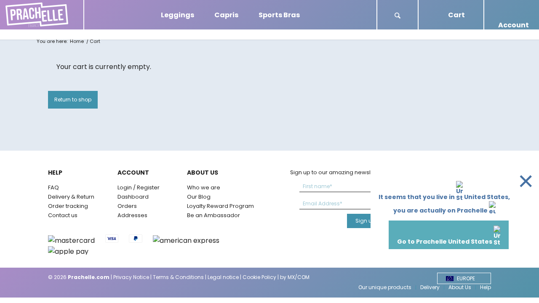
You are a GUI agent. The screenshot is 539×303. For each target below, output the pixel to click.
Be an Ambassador (213, 215)
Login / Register (138, 187)
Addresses (132, 215)
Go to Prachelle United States (445, 241)
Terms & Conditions (178, 277)
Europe (466, 278)
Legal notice (223, 277)
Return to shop (72, 99)
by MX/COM (295, 277)
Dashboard (133, 197)
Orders (127, 206)
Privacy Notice (131, 277)
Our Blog (199, 197)
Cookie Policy (259, 277)
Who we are (203, 187)
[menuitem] (397, 14)
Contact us (62, 215)
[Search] (397, 16)
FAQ (53, 187)
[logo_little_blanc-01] (41, 14)
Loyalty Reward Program (220, 206)
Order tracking (68, 206)
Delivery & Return (71, 197)
